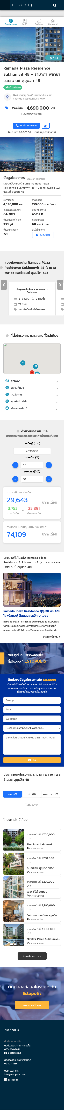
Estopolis (12, 1080)
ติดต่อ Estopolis (12, 1041)
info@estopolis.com (14, 1074)
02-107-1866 (11, 1063)
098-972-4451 (11, 1071)
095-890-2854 (12, 1049)
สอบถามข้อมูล (32, 1005)
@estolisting (14, 1053)
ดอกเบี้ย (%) (32, 457)
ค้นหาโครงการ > (32, 956)
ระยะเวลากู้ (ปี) (32, 471)
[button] (23, 363)
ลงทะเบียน (45, 235)
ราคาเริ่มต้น (17, 108)
